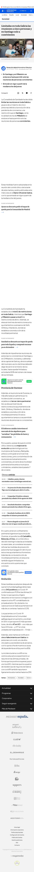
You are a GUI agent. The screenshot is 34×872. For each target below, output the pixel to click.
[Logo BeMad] (17, 778)
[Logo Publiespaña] (17, 811)
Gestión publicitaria (17, 840)
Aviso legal (17, 827)
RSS (17, 842)
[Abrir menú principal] (31, 11)
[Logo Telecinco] (17, 732)
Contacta (17, 845)
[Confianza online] (17, 865)
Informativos (11, 677)
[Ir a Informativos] (11, 10)
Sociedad (24, 15)
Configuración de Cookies (17, 835)
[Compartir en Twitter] (22, 93)
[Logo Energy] (17, 772)
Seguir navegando (9, 703)
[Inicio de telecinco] (2, 11)
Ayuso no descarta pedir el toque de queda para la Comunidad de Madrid (15, 208)
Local (17, 15)
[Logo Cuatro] (17, 739)
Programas (6, 693)
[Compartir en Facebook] (31, 93)
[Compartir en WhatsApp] (18, 93)
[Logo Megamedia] (18, 856)
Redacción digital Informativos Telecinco (19, 67)
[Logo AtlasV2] (17, 805)
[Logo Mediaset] (17, 718)
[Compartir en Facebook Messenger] (26, 93)
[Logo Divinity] (17, 746)
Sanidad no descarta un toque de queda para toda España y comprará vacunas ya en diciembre (17, 344)
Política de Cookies (17, 837)
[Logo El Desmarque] (17, 752)
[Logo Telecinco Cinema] (17, 792)
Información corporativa (17, 830)
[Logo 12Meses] (17, 798)
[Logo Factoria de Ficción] (17, 759)
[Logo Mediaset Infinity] (17, 726)
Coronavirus (30, 677)
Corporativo (7, 698)
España (11, 15)
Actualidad (6, 688)
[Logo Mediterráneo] (17, 818)
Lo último (4, 15)
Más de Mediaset (8, 708)
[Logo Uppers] (17, 785)
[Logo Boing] (17, 765)
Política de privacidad (17, 832)
